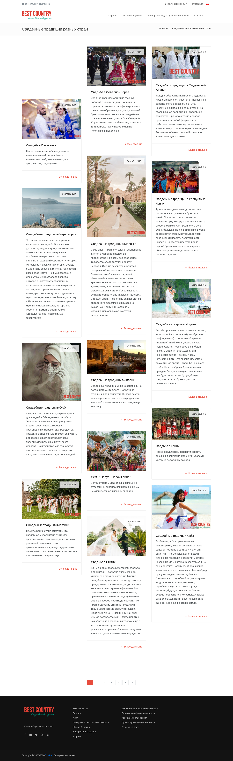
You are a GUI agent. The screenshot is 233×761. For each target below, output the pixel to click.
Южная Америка (81, 727)
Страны (112, 15)
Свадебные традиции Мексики (47, 525)
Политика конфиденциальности (138, 713)
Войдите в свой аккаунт (176, 4)
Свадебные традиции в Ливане (113, 380)
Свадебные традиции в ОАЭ (46, 407)
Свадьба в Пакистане (41, 145)
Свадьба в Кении (167, 446)
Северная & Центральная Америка (91, 722)
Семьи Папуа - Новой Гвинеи (111, 477)
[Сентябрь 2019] (176, 62)
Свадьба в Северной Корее (110, 92)
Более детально (132, 144)
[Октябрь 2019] (116, 65)
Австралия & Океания (84, 731)
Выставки (199, 15)
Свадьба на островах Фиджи (176, 324)
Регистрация (197, 4)
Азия (75, 718)
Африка (77, 736)
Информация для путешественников (168, 15)
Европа (77, 713)
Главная (163, 28)
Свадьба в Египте (103, 562)
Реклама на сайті (130, 727)
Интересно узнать (132, 15)
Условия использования (134, 718)
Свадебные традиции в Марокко (113, 244)
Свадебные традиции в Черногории (51, 234)
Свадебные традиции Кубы (175, 535)
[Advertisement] (52, 70)
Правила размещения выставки (138, 722)
